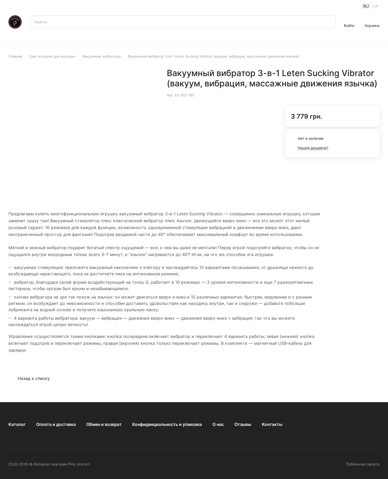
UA (375, 6)
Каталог (17, 424)
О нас (218, 424)
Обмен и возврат (104, 424)
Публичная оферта (363, 464)
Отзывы (242, 424)
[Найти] (328, 22)
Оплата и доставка (56, 424)
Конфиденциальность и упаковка (167, 424)
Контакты (272, 424)
